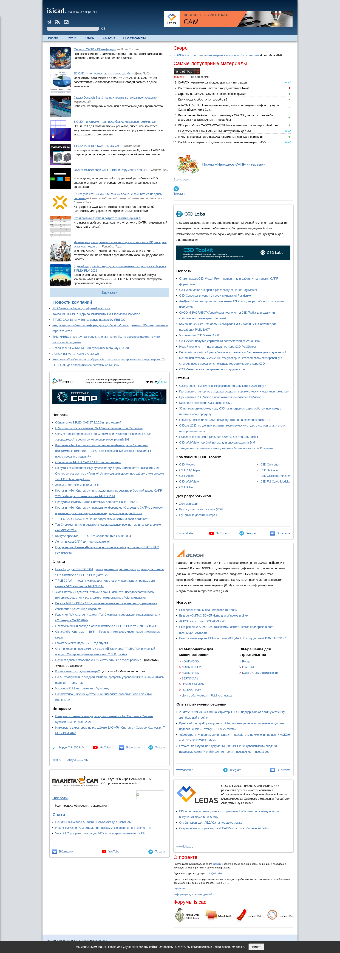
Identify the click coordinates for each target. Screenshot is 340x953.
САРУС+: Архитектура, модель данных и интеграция (213, 82)
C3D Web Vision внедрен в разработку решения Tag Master (218, 290)
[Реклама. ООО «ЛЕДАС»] (228, 19)
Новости (52, 38)
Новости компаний (72, 302)
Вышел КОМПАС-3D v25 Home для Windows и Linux (213, 615)
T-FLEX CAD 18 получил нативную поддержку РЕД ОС (88, 319)
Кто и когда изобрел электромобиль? (202, 99)
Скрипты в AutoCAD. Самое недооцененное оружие (212, 94)
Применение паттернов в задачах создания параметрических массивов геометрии (234, 391)
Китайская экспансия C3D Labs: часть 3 (205, 403)
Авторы (89, 38)
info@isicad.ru (215, 873)
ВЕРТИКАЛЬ (190, 678)
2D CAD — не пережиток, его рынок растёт (102, 73)
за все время (200, 77)
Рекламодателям (134, 38)
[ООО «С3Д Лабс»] (233, 253)
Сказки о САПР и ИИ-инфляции (95, 49)
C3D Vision (186, 476)
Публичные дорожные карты (198, 515)
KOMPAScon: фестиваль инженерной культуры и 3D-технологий (216, 55)
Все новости (63, 553)
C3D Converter (269, 464)
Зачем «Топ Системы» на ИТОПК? (78, 485)
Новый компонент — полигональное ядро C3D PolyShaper (217, 346)
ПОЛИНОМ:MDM (193, 684)
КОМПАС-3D (190, 661)
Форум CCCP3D (77, 760)
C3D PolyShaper (189, 470)
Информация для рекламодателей (193, 894)
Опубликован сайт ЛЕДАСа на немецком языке (210, 822)
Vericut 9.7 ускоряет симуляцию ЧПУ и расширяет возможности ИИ (100, 833)
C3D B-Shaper (269, 470)
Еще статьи (109, 292)
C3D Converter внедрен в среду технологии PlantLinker (215, 295)
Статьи (71, 38)
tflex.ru (56, 760)
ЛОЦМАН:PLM (191, 667)
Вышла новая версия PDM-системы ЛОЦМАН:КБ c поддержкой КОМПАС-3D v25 (233, 638)
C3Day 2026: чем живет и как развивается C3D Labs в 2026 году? (222, 386)
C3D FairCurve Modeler (275, 481)
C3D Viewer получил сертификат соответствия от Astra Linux (219, 341)
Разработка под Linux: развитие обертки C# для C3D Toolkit (218, 437)
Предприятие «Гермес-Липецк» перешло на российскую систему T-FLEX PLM (107, 547)
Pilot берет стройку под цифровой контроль (81, 308)
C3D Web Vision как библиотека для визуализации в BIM (217, 442)
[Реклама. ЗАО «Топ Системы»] (109, 396)
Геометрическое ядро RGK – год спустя (81, 643)
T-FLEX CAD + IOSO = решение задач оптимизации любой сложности (102, 519)
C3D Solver (186, 487)
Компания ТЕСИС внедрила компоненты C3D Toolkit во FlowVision (96, 314)
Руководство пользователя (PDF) (201, 509)
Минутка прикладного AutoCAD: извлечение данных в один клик (220, 136)
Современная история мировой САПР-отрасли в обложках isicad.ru (224, 828)
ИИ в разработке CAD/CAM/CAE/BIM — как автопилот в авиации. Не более (228, 125)
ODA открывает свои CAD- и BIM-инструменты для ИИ (110, 170)
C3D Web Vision (189, 481)
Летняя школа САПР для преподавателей (82, 541)
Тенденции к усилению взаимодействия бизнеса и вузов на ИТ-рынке (226, 448)
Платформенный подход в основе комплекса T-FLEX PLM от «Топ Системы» (106, 626)
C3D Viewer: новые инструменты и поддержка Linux (213, 369)
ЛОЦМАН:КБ (190, 673)
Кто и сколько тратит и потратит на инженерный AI (107, 218)
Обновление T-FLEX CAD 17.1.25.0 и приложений (88, 422)
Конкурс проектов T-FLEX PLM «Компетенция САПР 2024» (93, 536)
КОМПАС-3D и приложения (260, 673)
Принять (256, 947)
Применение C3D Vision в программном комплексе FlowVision (220, 397)
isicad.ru (217, 863)
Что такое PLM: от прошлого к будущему (82, 688)
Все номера (181, 179)
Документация (189, 503)
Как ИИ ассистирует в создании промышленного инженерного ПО (221, 142)
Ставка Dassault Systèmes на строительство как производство (115, 97)
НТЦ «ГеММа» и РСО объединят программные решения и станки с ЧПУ (103, 827)
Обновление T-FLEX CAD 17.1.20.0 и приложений (88, 462)
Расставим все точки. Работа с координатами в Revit (213, 88)
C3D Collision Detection (275, 476)
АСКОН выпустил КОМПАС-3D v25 (75, 353)
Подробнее (180, 888)
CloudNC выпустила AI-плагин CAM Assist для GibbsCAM (93, 822)
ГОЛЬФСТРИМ (191, 690)
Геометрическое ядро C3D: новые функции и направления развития (224, 420)
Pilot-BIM (248, 667)
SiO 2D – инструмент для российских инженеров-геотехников (115, 121)
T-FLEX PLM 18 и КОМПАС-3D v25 (96, 145)
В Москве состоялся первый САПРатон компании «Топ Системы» (99, 428)
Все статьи (62, 699)
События (109, 38)
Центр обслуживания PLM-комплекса (206, 695)
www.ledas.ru (184, 846)
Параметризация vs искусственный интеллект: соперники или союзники (103, 694)
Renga (246, 661)
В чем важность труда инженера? (77, 671)
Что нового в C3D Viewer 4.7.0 (199, 335)
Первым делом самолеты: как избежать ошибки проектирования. (98, 660)
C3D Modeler (187, 464)
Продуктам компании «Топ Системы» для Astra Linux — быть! (96, 502)
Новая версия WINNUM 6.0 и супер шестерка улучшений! (91, 348)
